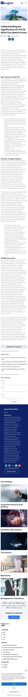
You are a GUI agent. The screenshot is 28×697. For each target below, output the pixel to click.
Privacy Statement (17, 695)
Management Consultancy (12, 598)
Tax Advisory (6, 552)
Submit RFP (14, 617)
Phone (2, 387)
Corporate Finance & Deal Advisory (12, 506)
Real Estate (5, 575)
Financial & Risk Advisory (11, 530)
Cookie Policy (10, 695)
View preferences (14, 691)
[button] (26, 670)
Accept (14, 684)
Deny (14, 688)
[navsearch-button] (26, 3)
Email (2, 394)
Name (2, 381)
